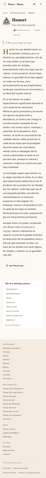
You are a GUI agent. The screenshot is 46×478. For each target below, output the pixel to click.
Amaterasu (27, 226)
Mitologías (7, 436)
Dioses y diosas (9, 429)
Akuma (9, 298)
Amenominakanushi (14, 315)
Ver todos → (8, 419)
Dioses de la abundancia (13, 388)
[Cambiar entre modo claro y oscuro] (41, 4)
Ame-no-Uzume (12, 311)
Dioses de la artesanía (12, 415)
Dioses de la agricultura (13, 392)
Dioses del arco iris (11, 411)
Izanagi (7, 230)
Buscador (7, 446)
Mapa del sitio (9, 450)
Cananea (6, 371)
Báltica (5, 367)
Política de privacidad (20, 468)
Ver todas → (8, 378)
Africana (6, 352)
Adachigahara (12, 289)
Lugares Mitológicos (11, 433)
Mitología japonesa (18, 13)
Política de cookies (9, 473)
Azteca (5, 356)
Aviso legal (7, 468)
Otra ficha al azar (16, 265)
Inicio (5, 13)
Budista (6, 363)
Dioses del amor (9, 407)
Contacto (6, 454)
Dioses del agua (9, 396)
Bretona (6, 359)
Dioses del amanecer (11, 404)
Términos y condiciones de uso (29, 473)
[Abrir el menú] (34, 4)
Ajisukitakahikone (13, 293)
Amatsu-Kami (11, 307)
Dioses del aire (9, 400)
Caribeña (6, 375)
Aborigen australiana (11, 348)
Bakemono (10, 320)
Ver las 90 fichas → (12, 325)
